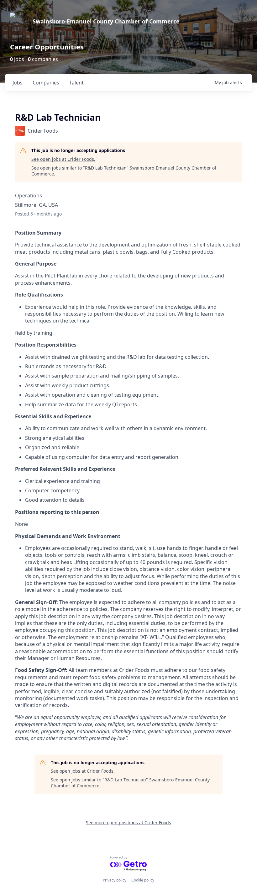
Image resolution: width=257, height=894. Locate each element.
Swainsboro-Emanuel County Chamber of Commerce (106, 21)
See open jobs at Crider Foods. (63, 159)
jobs (18, 82)
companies (46, 82)
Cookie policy (142, 880)
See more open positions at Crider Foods (128, 822)
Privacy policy (114, 880)
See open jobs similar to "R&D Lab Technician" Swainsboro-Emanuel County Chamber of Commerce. (123, 171)
